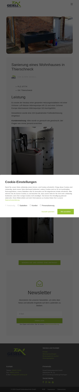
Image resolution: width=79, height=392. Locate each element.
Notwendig (11, 205)
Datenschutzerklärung (12, 200)
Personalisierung (48, 205)
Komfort (34, 205)
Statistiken (23, 205)
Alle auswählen (66, 211)
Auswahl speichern (48, 211)
